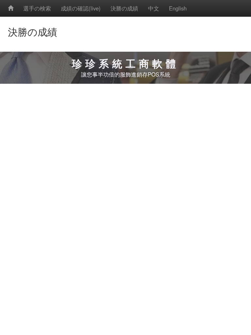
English (178, 8)
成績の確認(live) (81, 8)
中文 (153, 8)
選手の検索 (37, 8)
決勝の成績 (124, 8)
